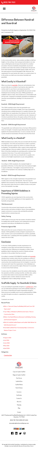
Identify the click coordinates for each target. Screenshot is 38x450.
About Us (19, 401)
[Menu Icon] (4, 9)
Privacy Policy (26, 446)
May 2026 (6, 345)
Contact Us (19, 398)
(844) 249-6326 (24, 420)
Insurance (19, 392)
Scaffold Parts (19, 381)
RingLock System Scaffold (19, 375)
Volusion (20, 446)
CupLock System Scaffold (19, 371)
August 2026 (7, 337)
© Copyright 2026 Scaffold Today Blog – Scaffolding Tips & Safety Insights (19, 444)
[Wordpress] (24, 433)
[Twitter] (20, 433)
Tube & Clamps (19, 388)
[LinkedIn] (16, 433)
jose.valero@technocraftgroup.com (19, 423)
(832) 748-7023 (9, 2)
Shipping (19, 405)
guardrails (33, 256)
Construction (8, 355)
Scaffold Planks (19, 384)
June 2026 (7, 343)
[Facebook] (12, 433)
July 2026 (6, 340)
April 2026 (7, 348)
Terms (31, 446)
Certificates (19, 395)
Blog (19, 408)
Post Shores (19, 378)
